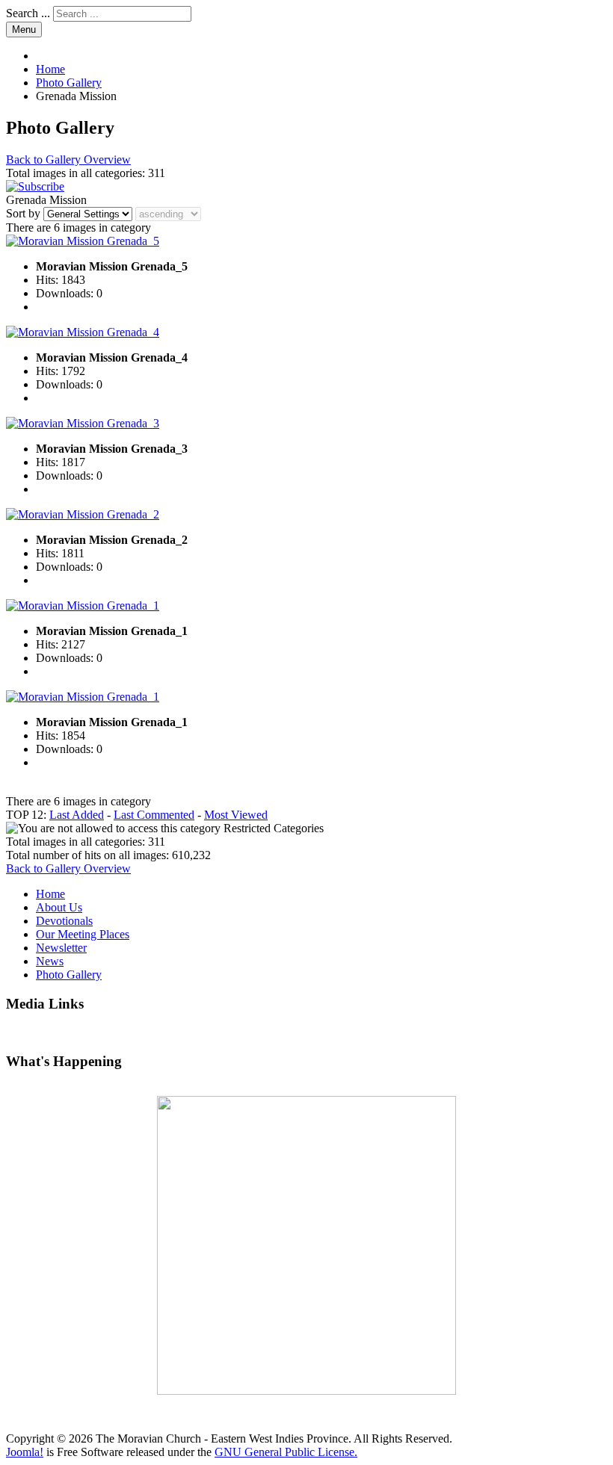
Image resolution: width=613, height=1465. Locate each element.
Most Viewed (236, 814)
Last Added (76, 814)
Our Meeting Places (82, 934)
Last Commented (154, 814)
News (50, 961)
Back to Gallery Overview (68, 159)
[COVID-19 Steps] (306, 1245)
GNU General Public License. (286, 1452)
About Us (59, 907)
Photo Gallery (69, 974)
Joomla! (24, 1452)
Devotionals (64, 920)
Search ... (28, 13)
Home (50, 894)
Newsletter (61, 947)
